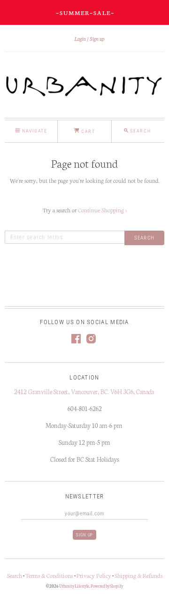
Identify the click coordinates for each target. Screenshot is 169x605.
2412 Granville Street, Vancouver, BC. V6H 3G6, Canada (84, 391)
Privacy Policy (94, 575)
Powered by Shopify (107, 586)
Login (80, 38)
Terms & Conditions (49, 575)
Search (14, 575)
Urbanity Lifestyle (74, 586)
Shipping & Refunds (138, 575)
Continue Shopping (102, 210)
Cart (87, 131)
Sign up (97, 38)
